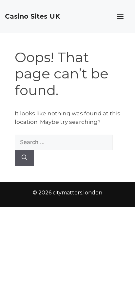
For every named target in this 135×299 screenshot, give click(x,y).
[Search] (24, 158)
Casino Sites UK (32, 16)
